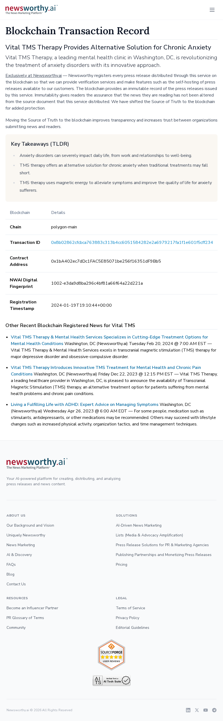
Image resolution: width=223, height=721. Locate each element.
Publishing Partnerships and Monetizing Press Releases (164, 554)
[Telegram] (214, 710)
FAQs (11, 564)
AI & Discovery (19, 554)
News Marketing (21, 545)
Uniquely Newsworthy (26, 535)
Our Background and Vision (30, 525)
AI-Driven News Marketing (139, 525)
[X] (197, 710)
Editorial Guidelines (132, 627)
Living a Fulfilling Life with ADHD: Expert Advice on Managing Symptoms (85, 405)
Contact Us (16, 584)
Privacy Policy (127, 617)
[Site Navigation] (212, 9)
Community (16, 627)
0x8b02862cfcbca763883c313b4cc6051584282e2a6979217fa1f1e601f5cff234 (132, 242)
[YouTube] (205, 710)
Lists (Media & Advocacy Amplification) (149, 535)
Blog (10, 574)
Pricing (121, 564)
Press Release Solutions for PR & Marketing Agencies (162, 545)
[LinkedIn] (188, 710)
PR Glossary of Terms (25, 617)
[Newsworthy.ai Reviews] (111, 655)
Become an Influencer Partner (32, 608)
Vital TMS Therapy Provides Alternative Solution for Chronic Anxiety (108, 47)
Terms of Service (130, 608)
